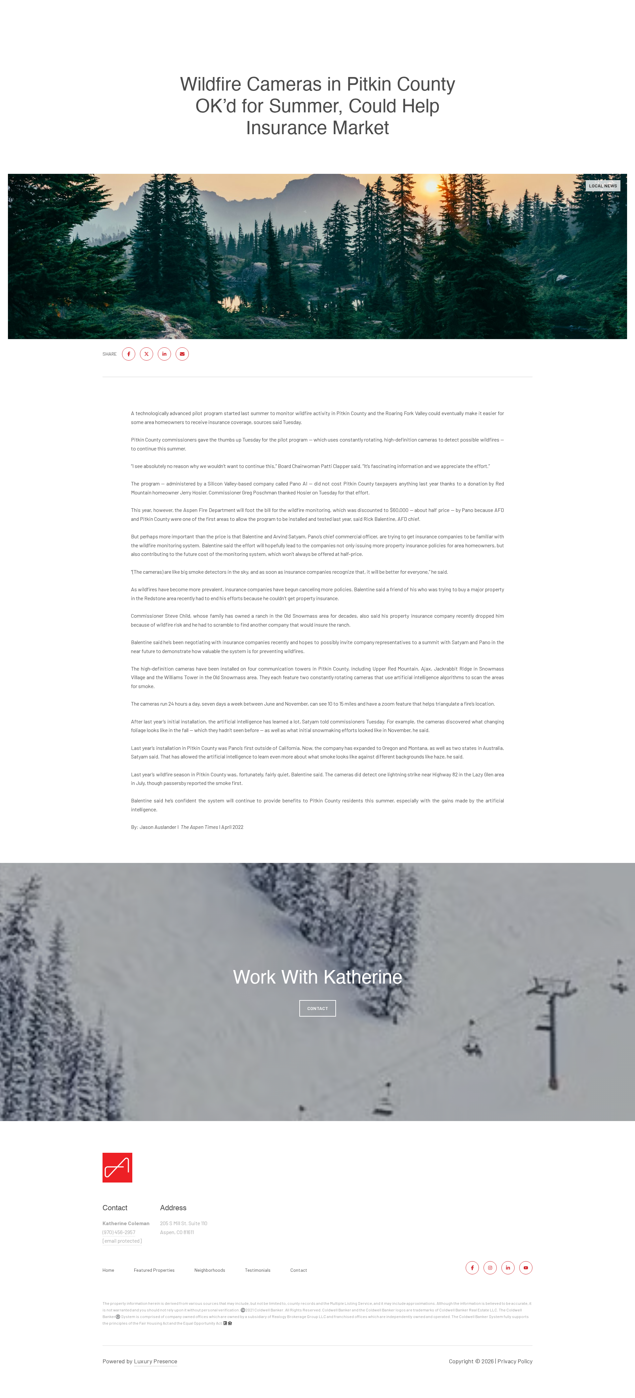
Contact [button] (317, 1008)
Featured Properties (154, 1270)
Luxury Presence (155, 1361)
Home (108, 1270)
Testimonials (258, 1270)
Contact (298, 1270)
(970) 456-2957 (119, 1232)
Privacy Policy (514, 1361)
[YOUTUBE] (525, 1267)
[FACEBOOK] (472, 1267)
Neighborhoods (209, 1270)
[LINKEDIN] (508, 1267)
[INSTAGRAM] (490, 1267)
